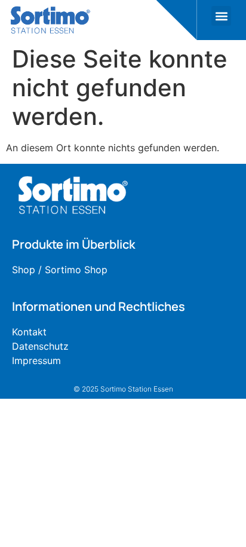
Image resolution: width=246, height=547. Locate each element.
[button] (221, 16)
